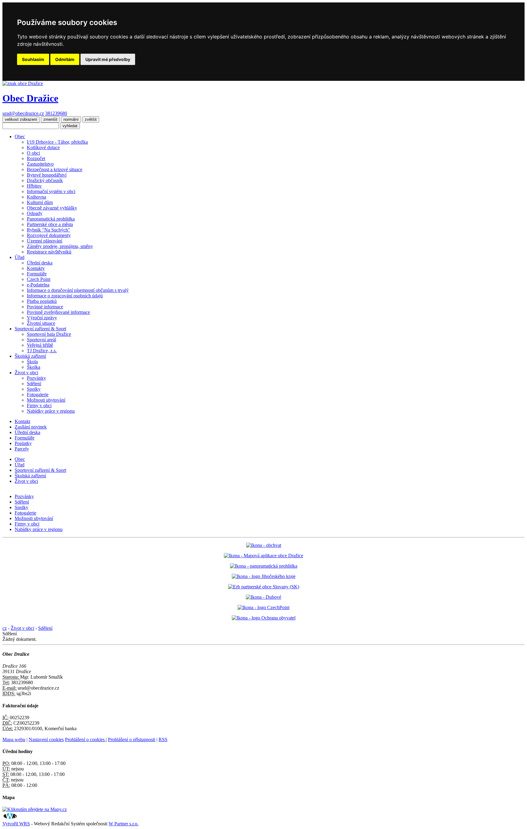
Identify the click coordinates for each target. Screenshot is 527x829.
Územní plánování (44, 240)
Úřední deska (39, 262)
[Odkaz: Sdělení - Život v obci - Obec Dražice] (22, 83)
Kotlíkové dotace (43, 147)
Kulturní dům (40, 202)
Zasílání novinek (31, 426)
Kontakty (36, 268)
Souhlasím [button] (33, 59)
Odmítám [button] (64, 59)
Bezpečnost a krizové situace (54, 169)
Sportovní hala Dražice (49, 334)
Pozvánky (36, 378)
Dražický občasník (45, 180)
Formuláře (37, 273)
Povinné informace (45, 306)
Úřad (19, 257)
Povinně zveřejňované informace (58, 312)
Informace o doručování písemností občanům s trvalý (78, 290)
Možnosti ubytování (46, 400)
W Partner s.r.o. (123, 823)
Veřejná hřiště (40, 345)
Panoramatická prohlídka (51, 218)
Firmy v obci (39, 405)
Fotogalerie (37, 394)
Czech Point (38, 279)
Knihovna (36, 196)
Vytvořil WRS (16, 823)
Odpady (34, 213)
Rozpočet (36, 158)
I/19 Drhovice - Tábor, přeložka (57, 142)
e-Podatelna (38, 284)
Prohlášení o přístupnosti (131, 739)
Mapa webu (13, 739)
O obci (33, 153)
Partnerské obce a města (50, 224)
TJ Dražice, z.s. (42, 350)
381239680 (56, 113)
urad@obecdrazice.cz (23, 113)
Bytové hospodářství (46, 175)
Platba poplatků (42, 301)
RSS (163, 739)
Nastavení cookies (46, 739)
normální (71, 119)
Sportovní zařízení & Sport (40, 328)
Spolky (34, 389)
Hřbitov (34, 185)
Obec (20, 136)
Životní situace (41, 323)
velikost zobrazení (21, 119)
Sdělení (34, 383)
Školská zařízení (30, 356)
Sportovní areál (41, 339)
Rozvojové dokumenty (49, 235)
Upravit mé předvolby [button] (107, 59)
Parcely (22, 448)
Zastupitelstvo (40, 164)
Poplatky (23, 443)
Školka (33, 367)
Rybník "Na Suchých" (48, 229)
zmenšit (50, 119)
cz (4, 628)
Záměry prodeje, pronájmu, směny (60, 246)
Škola (32, 361)
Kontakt (22, 421)
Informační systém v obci (51, 191)
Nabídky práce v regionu (51, 411)
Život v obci (26, 372)
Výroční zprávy (42, 317)
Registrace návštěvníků (49, 251)
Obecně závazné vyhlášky (52, 207)
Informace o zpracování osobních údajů (65, 295)
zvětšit (91, 119)
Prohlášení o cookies (85, 739)
